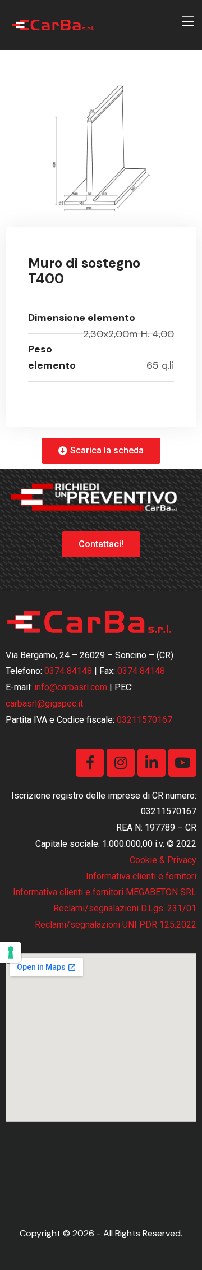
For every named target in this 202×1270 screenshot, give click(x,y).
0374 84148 (68, 671)
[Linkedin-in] (151, 763)
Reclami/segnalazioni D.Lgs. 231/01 (124, 908)
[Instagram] (121, 763)
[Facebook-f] (90, 763)
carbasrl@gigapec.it (44, 703)
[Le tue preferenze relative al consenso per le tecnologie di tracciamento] (10, 952)
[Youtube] (182, 763)
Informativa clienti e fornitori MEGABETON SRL (104, 892)
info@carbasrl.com (70, 687)
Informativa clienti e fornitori (141, 876)
